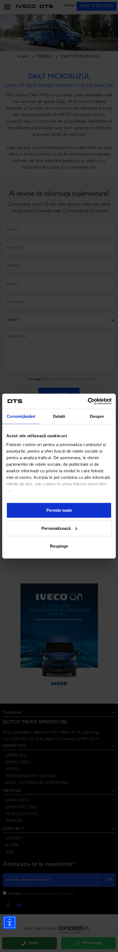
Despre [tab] (97, 416)
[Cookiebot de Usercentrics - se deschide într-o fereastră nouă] (88, 401)
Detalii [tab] (59, 416)
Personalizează (56, 528)
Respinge (59, 546)
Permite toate (59, 510)
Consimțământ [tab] (21, 416)
